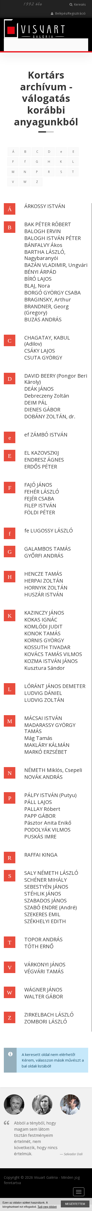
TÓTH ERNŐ (39, 946)
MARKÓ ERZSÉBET (45, 751)
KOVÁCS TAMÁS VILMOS (53, 654)
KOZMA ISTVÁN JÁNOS (51, 661)
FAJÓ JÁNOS (38, 484)
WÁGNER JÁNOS (43, 989)
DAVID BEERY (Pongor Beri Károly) (55, 378)
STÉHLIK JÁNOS (42, 893)
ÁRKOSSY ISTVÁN (44, 206)
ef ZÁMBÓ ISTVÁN (45, 434)
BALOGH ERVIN (42, 231)
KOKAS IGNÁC (40, 619)
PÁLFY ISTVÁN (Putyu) (50, 795)
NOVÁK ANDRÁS (43, 776)
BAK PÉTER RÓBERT (47, 224)
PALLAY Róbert (42, 808)
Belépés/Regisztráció (70, 13)
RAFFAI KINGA (40, 854)
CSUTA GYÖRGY (43, 357)
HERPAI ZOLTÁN (43, 580)
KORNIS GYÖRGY (44, 640)
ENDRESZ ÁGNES (44, 459)
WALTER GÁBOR (43, 996)
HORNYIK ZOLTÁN (45, 587)
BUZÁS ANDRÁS (43, 319)
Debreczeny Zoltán (46, 395)
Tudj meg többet (47, 1206)
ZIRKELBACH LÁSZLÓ (49, 1014)
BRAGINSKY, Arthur (47, 299)
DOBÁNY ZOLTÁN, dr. (49, 416)
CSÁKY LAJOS (39, 350)
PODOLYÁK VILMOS (47, 829)
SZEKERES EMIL (42, 914)
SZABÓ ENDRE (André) (50, 907)
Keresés (79, 4)
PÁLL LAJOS (38, 802)
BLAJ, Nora (37, 285)
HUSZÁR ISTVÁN (43, 594)
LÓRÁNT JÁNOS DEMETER (54, 686)
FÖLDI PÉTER (39, 512)
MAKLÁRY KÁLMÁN (47, 744)
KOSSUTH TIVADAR (47, 647)
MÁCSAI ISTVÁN (43, 718)
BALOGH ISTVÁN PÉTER (52, 238)
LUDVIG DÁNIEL (43, 693)
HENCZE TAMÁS (43, 573)
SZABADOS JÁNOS (45, 900)
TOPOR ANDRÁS (43, 939)
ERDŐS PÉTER (40, 466)
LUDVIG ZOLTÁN (44, 699)
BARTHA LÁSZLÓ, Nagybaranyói (44, 254)
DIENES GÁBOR (42, 409)
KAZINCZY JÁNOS (44, 612)
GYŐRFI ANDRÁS (43, 555)
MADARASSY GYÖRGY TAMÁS (49, 728)
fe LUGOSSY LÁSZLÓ (48, 530)
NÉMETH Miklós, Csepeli (53, 770)
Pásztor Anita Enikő (47, 822)
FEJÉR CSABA (39, 498)
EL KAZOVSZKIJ (41, 452)
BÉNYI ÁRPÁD (40, 271)
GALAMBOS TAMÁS (47, 548)
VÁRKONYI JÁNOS (44, 964)
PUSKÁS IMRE (40, 836)
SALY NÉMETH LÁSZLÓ (51, 872)
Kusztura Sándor (44, 667)
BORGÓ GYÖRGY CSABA (52, 292)
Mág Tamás (38, 738)
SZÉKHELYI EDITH (45, 921)
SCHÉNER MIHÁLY (45, 879)
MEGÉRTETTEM (75, 1204)
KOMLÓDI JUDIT (43, 626)
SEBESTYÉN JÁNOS (46, 886)
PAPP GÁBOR (39, 815)
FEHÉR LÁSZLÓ (41, 491)
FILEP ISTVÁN (40, 505)
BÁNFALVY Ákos (43, 245)
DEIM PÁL (35, 402)
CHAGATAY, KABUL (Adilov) (47, 340)
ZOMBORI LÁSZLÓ (45, 1021)
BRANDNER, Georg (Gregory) (46, 309)
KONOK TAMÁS (42, 633)
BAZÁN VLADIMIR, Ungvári (55, 264)
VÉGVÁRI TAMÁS (44, 971)
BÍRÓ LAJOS (38, 278)
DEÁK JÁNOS (39, 388)
